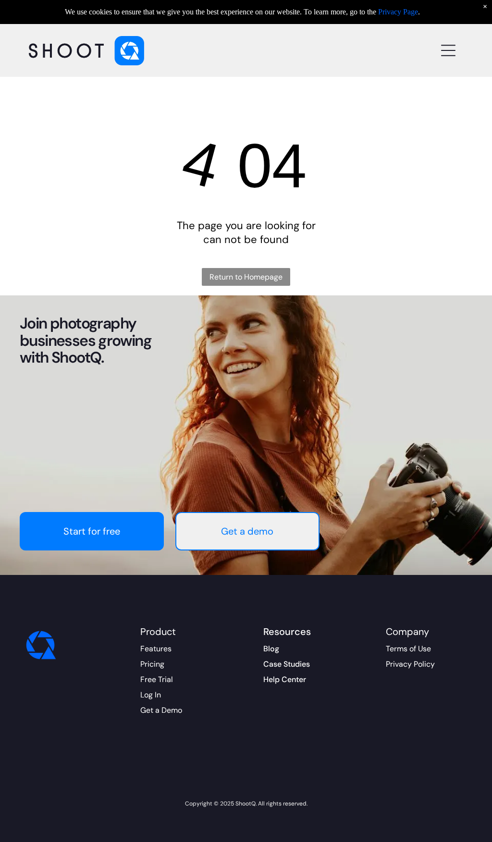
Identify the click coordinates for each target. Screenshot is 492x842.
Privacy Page (398, 12)
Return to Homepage (246, 277)
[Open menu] (448, 50)
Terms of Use (408, 649)
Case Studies (286, 664)
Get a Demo (161, 710)
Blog (271, 649)
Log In (150, 695)
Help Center (284, 679)
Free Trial (156, 679)
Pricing (152, 664)
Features (156, 649)
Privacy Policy (410, 664)
